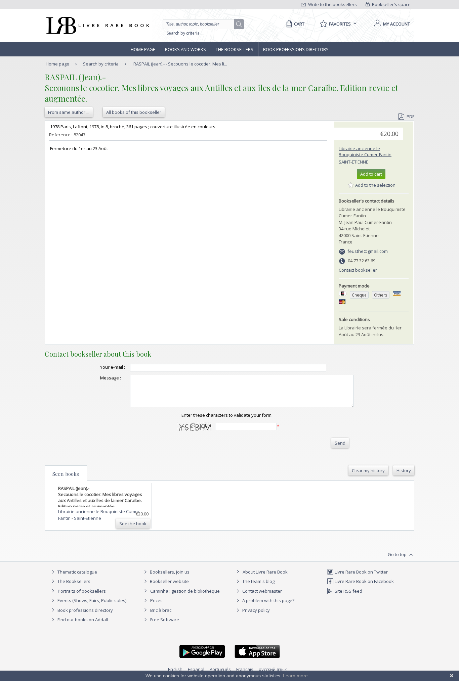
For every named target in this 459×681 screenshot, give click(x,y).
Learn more (295, 675)
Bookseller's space (391, 4)
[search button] (239, 24)
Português (220, 669)
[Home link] (97, 25)
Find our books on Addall (82, 620)
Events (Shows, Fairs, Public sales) (91, 600)
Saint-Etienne (353, 162)
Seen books (65, 473)
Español (196, 669)
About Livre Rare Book (265, 572)
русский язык (273, 669)
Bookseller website (169, 581)
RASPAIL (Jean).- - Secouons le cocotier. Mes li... (180, 64)
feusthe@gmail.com (367, 251)
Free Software (164, 620)
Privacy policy (255, 610)
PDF (410, 117)
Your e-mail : (112, 367)
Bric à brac (160, 610)
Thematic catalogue (76, 572)
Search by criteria (183, 33)
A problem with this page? (267, 600)
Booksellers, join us (169, 572)
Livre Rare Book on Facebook (364, 581)
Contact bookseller (358, 270)
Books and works (185, 49)
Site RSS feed (348, 591)
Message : (110, 378)
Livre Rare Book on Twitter (361, 572)
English (175, 669)
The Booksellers (234, 49)
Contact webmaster (261, 591)
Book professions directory (295, 49)
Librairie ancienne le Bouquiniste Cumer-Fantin (365, 151)
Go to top (398, 554)
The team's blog (258, 581)
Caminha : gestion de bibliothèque (185, 591)
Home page (143, 49)
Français (244, 669)
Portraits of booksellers (82, 591)
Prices (156, 600)
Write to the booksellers (332, 4)
